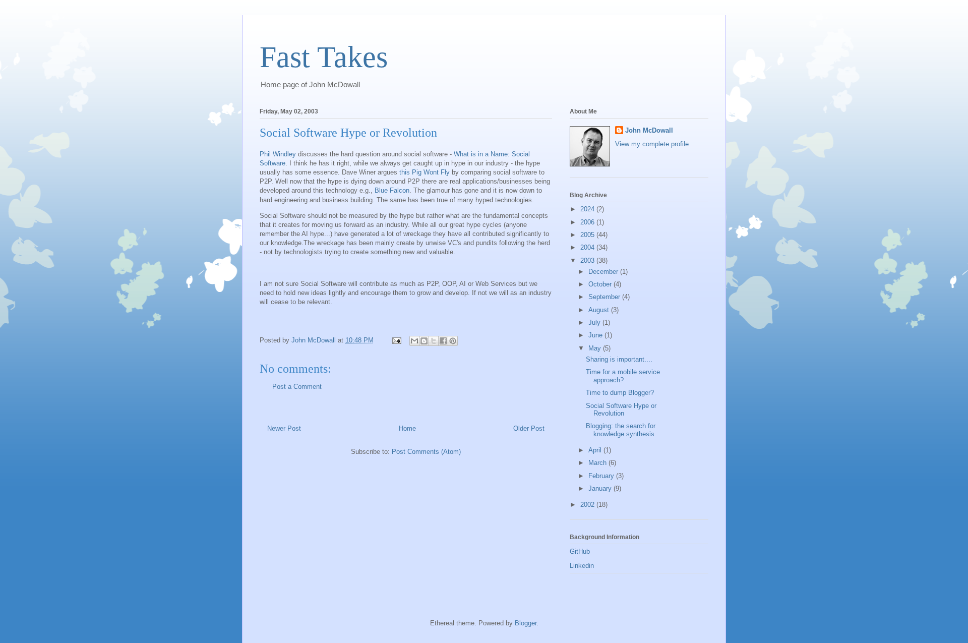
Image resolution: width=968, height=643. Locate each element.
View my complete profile (652, 144)
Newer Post (284, 428)
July (595, 322)
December (604, 271)
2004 (588, 247)
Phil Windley (279, 154)
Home (407, 428)
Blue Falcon (392, 190)
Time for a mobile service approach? (623, 376)
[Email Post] (396, 340)
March (598, 462)
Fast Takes (324, 57)
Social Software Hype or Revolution (621, 410)
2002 (588, 504)
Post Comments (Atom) (426, 451)
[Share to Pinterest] (453, 341)
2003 (588, 260)
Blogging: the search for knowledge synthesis (620, 430)
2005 (588, 235)
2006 (588, 222)
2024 (588, 209)
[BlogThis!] (424, 341)
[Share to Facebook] (443, 341)
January (601, 488)
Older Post (528, 428)
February (602, 476)
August (599, 310)
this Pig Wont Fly (424, 172)
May (595, 348)
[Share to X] (434, 341)
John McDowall (649, 130)
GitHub (580, 551)
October (601, 284)
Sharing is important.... (619, 359)
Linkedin (582, 565)
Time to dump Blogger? (620, 392)
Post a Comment (297, 386)
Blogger (525, 623)
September (605, 297)
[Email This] (414, 341)
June (596, 335)
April (595, 450)
